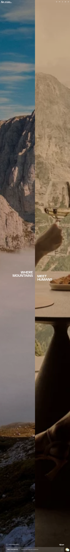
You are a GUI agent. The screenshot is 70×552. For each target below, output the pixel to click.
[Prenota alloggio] (59, 2)
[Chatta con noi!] (67, 549)
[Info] (57, 2)
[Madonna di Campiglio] (6, 2)
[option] (17, 276)
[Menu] (68, 2)
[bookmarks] (62, 2)
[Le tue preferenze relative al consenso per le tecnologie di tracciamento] (68, 550)
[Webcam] (65, 2)
